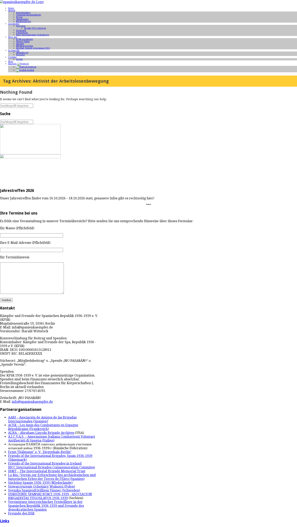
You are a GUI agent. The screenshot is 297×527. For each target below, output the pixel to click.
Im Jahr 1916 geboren (35, 28)
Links (4, 521)
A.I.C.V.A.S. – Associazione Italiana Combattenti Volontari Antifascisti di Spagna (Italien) (51, 438)
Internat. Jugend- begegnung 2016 (33, 48)
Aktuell (11, 10)
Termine (12, 57)
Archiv (19, 59)
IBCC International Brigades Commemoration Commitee (51, 467)
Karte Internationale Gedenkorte (32, 35)
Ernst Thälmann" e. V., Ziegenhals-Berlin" (40, 452)
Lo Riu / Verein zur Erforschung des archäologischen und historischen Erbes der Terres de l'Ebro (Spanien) (52, 477)
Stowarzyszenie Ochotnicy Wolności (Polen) (41, 486)
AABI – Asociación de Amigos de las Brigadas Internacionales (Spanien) (42, 419)
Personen (20, 26)
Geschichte (13, 24)
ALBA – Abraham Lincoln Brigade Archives (41, 433)
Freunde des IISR (21, 513)
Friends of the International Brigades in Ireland (45, 463)
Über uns (12, 37)
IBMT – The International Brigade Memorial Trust (46, 471)
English (30, 70)
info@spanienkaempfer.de (32, 402)
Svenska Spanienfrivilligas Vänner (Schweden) (44, 490)
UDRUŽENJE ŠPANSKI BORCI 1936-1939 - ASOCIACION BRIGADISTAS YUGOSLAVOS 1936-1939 (50, 496)
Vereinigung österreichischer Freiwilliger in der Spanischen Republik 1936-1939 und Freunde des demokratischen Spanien (46, 505)
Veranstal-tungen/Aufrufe (28, 15)
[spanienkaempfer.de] (22, 2)
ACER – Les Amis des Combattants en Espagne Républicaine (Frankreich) (43, 427)
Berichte (20, 55)
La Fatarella (13, 50)
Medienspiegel (23, 21)
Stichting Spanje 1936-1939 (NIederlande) (40, 483)
